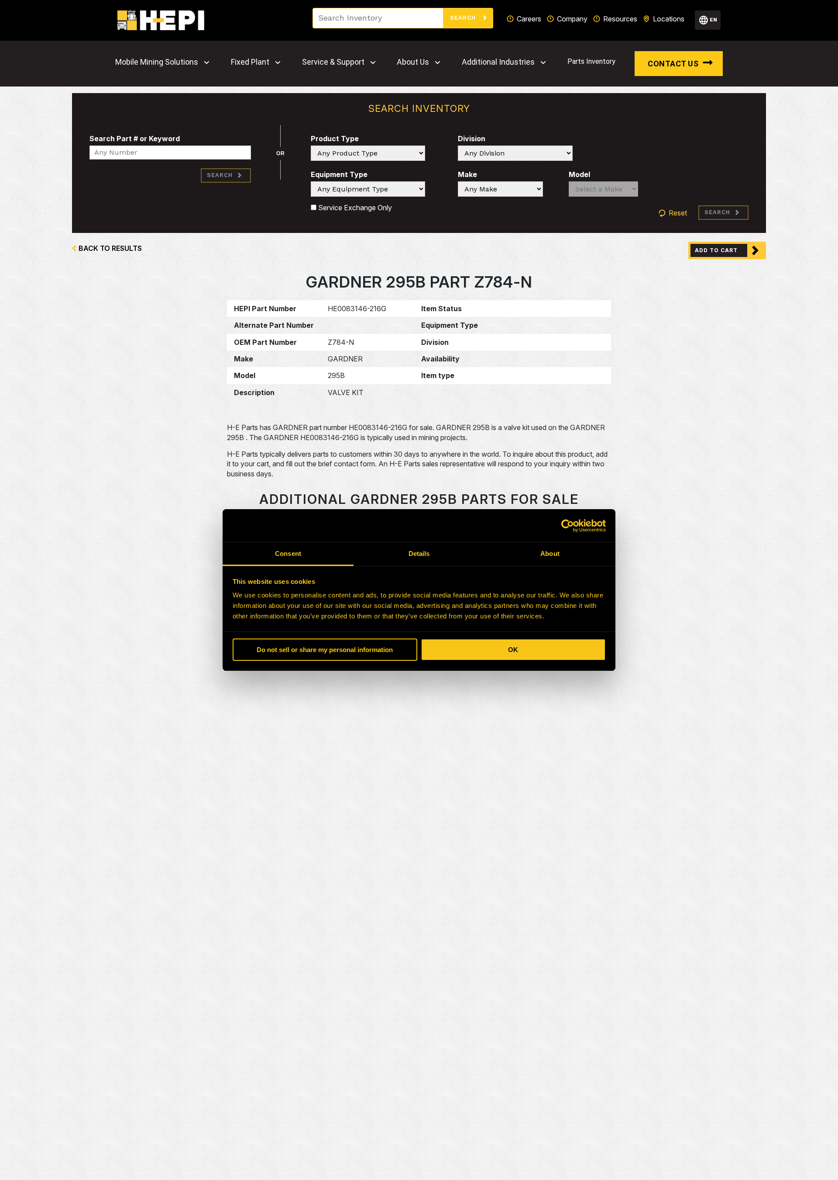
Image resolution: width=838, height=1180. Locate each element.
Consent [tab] (288, 553)
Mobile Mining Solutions (156, 62)
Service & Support (333, 62)
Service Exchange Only (354, 207)
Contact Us (673, 63)
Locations (668, 18)
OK (513, 649)
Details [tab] (419, 553)
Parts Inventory (591, 61)
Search (464, 17)
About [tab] (550, 553)
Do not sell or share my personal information (325, 649)
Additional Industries (498, 62)
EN (713, 20)
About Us (413, 62)
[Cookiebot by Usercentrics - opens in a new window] (567, 525)
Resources (620, 18)
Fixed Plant (250, 62)
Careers (529, 18)
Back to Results (110, 248)
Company (572, 18)
